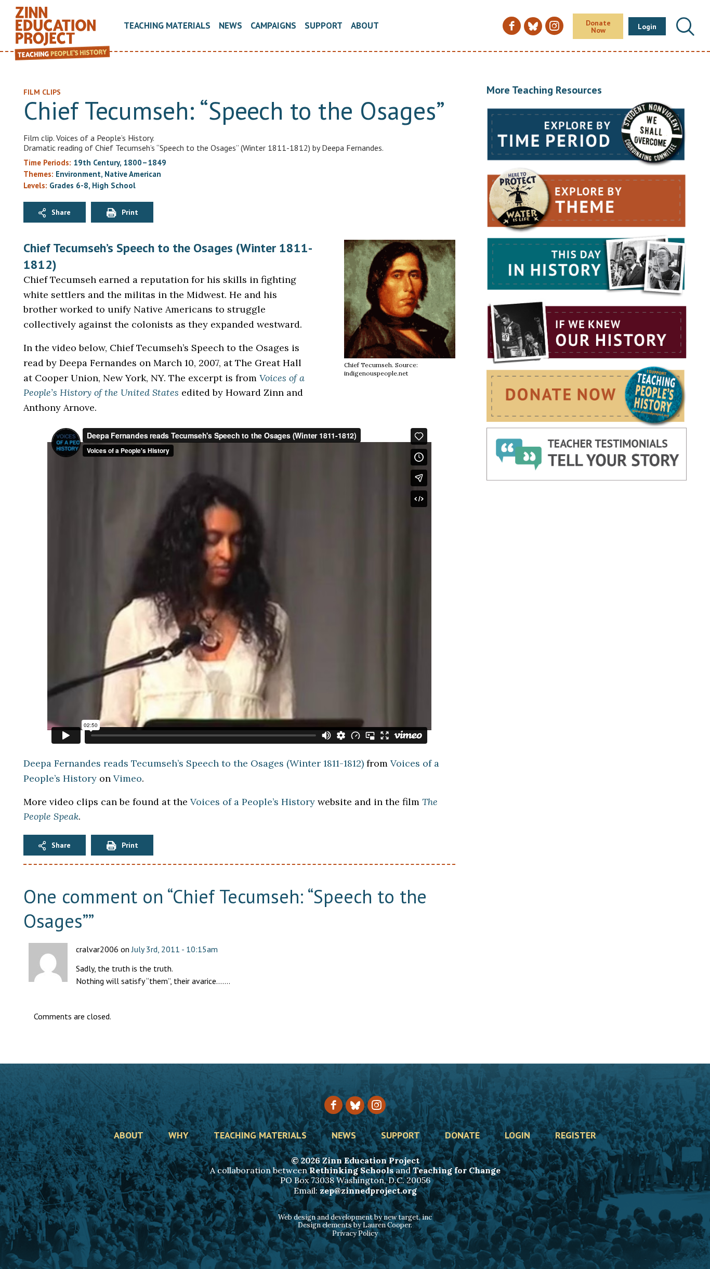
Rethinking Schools (351, 1170)
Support (324, 26)
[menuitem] (167, 26)
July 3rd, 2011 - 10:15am (175, 949)
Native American (132, 174)
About (365, 26)
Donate (462, 1136)
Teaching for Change (457, 1170)
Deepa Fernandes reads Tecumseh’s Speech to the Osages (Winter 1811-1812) (193, 763)
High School (114, 185)
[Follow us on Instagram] (376, 1105)
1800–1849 (144, 162)
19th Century (96, 162)
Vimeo (127, 778)
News (230, 26)
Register (575, 1136)
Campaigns (273, 26)
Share (61, 212)
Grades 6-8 (68, 185)
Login (647, 26)
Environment (78, 174)
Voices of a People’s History (252, 802)
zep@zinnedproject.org (368, 1190)
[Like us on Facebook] (333, 1105)
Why (178, 1136)
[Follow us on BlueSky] (355, 1105)
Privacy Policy (355, 1233)
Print (130, 212)
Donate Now (598, 26)
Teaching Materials (167, 26)
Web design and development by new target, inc (355, 1217)
